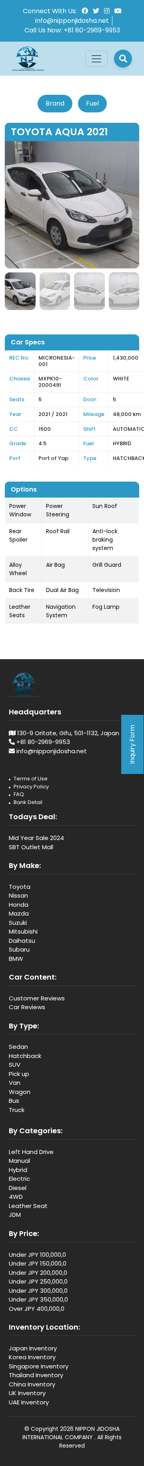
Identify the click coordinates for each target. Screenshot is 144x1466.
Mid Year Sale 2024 (36, 838)
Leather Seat (28, 1206)
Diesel (17, 1188)
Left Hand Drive (31, 1152)
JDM (15, 1214)
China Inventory (32, 1384)
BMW (16, 958)
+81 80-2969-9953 (43, 742)
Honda (18, 904)
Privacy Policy (31, 786)
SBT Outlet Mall (31, 847)
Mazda (19, 913)
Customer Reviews (37, 998)
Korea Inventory (32, 1357)
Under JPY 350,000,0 (38, 1299)
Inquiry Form (132, 744)
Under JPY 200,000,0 (38, 1272)
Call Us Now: (72, 30)
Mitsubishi (23, 931)
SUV (14, 1064)
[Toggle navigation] (96, 59)
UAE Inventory (29, 1402)
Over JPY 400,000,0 (36, 1308)
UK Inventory (27, 1393)
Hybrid (18, 1170)
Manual (19, 1160)
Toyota (19, 886)
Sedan (18, 1046)
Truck (16, 1110)
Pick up (19, 1074)
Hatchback (25, 1056)
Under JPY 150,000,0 (37, 1263)
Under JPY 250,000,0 (38, 1281)
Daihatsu (22, 940)
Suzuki (18, 922)
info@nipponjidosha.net (72, 20)
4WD (16, 1196)
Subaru (19, 949)
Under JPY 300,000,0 (38, 1290)
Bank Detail (28, 802)
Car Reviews (27, 1007)
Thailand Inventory (36, 1375)
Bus (14, 1100)
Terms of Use (31, 778)
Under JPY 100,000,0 (37, 1254)
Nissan (18, 895)
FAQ (19, 794)
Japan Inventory (33, 1348)
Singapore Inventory (38, 1366)
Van (14, 1082)
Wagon (19, 1092)
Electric (19, 1178)
